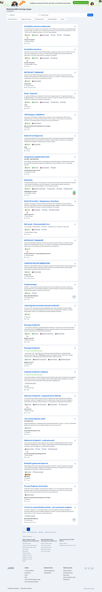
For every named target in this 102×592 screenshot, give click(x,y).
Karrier (26, 575)
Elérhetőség (27, 573)
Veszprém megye (26, 553)
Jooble (92, 588)
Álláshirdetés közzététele (81, 2)
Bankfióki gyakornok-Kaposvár (36, 463)
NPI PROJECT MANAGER (33, 72)
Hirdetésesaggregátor (49, 570)
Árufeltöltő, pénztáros (32, 49)
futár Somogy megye (45, 551)
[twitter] (89, 568)
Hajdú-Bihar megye (27, 543)
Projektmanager (30, 284)
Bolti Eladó (28, 180)
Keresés (90, 15)
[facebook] (85, 568)
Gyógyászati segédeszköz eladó (36, 157)
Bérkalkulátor (66, 579)
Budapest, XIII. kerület (27, 557)
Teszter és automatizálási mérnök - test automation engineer (48, 507)
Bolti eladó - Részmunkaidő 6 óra (37, 224)
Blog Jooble (66, 575)
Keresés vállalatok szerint (69, 577)
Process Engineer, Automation (36, 486)
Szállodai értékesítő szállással (36, 372)
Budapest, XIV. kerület (27, 559)
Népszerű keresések (27, 536)
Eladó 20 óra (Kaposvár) (33, 136)
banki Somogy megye (45, 549)
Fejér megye (25, 551)
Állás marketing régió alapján (31, 581)
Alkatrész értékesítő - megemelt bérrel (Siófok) (42, 396)
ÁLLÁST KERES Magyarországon (32, 579)
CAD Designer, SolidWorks (34, 115)
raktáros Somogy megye (46, 547)
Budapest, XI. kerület (27, 555)
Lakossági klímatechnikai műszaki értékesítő (41, 306)
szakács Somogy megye (46, 543)
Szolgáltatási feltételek (13, 588)
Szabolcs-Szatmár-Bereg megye (30, 545)
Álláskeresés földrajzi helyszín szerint (67, 545)
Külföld (24, 560)
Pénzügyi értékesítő (32, 325)
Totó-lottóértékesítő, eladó (34, 419)
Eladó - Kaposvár (30, 93)
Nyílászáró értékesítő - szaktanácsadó (39, 440)
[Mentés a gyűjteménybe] (75, 26)
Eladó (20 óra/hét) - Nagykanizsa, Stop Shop (41, 201)
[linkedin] (92, 568)
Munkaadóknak (47, 573)
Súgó (26, 577)
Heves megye (26, 549)
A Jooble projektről (29, 570)
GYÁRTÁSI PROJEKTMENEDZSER (37, 263)
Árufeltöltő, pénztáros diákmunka (37, 26)
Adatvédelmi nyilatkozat (26, 588)
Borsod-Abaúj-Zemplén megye (29, 547)
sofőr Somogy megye (45, 545)
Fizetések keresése (68, 573)
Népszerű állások (63, 543)
